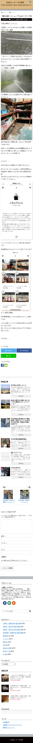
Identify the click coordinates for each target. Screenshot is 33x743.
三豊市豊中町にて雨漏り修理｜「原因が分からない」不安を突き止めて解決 (20, 687)
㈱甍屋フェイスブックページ (12, 725)
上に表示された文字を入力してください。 (15, 560)
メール (4, 543)
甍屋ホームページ (9, 727)
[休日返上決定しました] (5, 389)
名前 (3, 536)
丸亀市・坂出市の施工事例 (11, 626)
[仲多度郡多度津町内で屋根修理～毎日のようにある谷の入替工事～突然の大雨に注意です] (5, 422)
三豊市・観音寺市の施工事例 (12, 623)
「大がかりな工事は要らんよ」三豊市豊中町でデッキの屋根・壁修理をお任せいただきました (20, 677)
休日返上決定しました (19, 385)
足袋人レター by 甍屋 (15, 2)
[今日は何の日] (5, 471)
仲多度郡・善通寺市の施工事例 (13, 633)
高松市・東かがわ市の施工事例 (13, 629)
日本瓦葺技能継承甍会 (19, 439)
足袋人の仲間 (19, 19)
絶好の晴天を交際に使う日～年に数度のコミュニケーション (20, 402)
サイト (3, 549)
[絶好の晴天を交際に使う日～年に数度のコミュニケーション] (5, 404)
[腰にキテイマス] (5, 456)
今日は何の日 (15, 468)
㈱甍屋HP (6, 722)
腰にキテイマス (16, 453)
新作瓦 (5, 642)
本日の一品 (6, 651)
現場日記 (6, 636)
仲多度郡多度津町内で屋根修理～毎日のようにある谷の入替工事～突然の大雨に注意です (20, 421)
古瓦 (4, 645)
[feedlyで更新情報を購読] (5, 365)
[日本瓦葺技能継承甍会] (5, 443)
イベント (12, 19)
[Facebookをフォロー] (2, 365)
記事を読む (21, 396)
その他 (25, 19)
